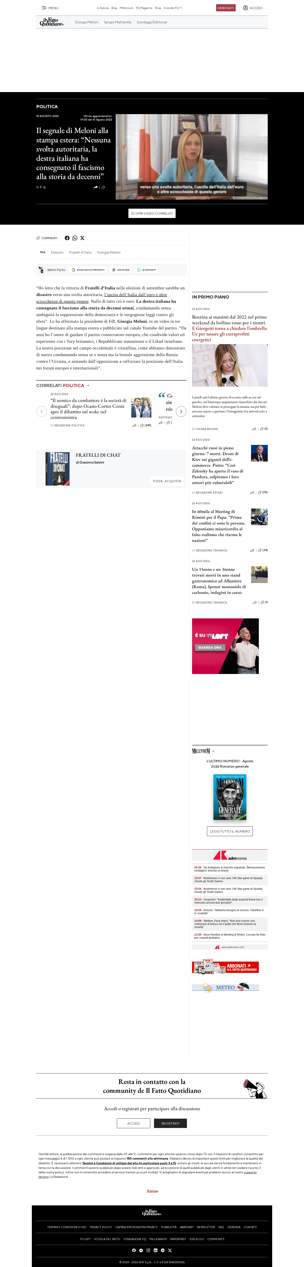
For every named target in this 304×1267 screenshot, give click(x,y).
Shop (158, 7)
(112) (265, 492)
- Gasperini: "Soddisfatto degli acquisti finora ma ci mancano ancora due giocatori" (228, 901)
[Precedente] (41, 411)
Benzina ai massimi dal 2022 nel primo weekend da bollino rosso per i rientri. (229, 320)
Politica (47, 106)
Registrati (171, 1123)
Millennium (126, 7)
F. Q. (41, 187)
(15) (173, 422)
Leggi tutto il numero (230, 831)
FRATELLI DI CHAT (98, 455)
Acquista (167, 481)
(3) (266, 428)
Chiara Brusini (205, 429)
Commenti (49, 238)
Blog (114, 7)
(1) (266, 602)
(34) (265, 550)
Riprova (152, 1191)
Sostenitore (168, 417)
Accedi (133, 1123)
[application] (192, 157)
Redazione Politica (67, 425)
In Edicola (103, 7)
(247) (109, 187)
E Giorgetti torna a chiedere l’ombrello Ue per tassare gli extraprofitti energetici (229, 334)
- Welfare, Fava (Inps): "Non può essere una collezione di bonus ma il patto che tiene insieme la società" (225, 924)
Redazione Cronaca (209, 550)
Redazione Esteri (207, 492)
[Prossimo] (181, 411)
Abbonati (226, 8)
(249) (148, 425)
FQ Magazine (144, 7)
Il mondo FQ (171, 8)
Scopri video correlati (152, 213)
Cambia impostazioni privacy (137, 1227)
